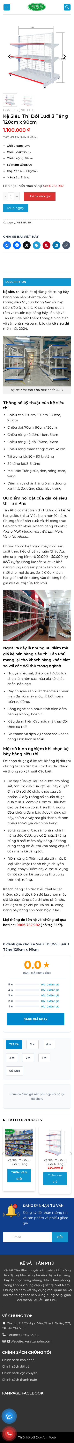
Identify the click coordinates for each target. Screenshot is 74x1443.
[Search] (67, 7)
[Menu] (6, 7)
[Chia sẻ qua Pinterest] (46, 245)
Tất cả (14, 1044)
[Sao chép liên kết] (66, 245)
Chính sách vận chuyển (19, 1373)
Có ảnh (14, 1070)
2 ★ (28, 1057)
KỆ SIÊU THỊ (25, 110)
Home (7, 110)
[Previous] (9, 56)
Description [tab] (15, 282)
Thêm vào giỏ (39, 196)
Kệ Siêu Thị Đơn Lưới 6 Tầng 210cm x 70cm (19, 1162)
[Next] (64, 56)
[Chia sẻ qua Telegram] (36, 245)
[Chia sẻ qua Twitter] (27, 245)
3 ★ (11, 1057)
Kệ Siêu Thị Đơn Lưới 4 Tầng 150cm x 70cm (55, 1162)
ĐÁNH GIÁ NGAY (35, 1019)
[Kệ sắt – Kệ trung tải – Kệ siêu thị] (37, 7)
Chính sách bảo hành (18, 1360)
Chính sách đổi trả (16, 1366)
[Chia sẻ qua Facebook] (7, 245)
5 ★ (32, 1044)
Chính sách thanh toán (19, 1379)
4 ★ (48, 1044)
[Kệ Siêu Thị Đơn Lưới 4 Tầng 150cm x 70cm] (55, 1142)
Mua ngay (15, 208)
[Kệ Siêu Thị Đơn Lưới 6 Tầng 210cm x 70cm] (19, 1142)
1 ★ (44, 1057)
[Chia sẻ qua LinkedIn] (56, 245)
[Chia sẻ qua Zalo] (17, 245)
